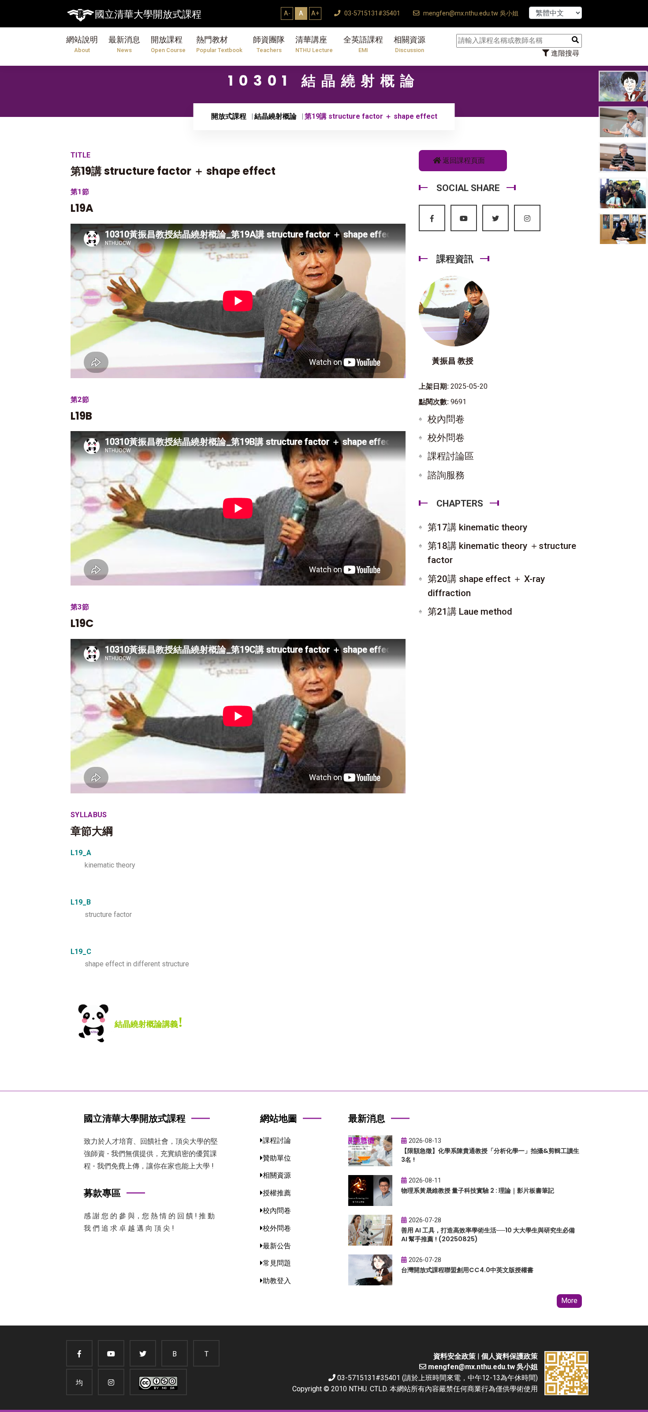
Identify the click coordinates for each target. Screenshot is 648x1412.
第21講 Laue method (470, 611)
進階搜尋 (564, 53)
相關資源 (409, 44)
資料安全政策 (454, 1356)
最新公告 (277, 1246)
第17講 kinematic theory (477, 527)
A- (287, 13)
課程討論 (277, 1140)
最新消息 (124, 44)
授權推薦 (277, 1193)
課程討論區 (451, 456)
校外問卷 (446, 437)
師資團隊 (269, 44)
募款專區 (102, 1193)
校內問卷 (446, 419)
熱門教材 (219, 44)
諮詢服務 (446, 475)
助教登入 (277, 1281)
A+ (315, 13)
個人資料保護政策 (509, 1356)
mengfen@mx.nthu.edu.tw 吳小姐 (469, 13)
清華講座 (314, 44)
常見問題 (277, 1263)
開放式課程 (228, 116)
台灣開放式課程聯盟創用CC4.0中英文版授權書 (467, 1270)
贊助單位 (277, 1158)
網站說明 (82, 44)
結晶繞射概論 (275, 116)
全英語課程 (363, 44)
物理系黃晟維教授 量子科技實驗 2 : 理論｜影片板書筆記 (477, 1190)
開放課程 (168, 44)
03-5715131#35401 (371, 13)
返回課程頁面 (463, 160)
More (569, 1300)
